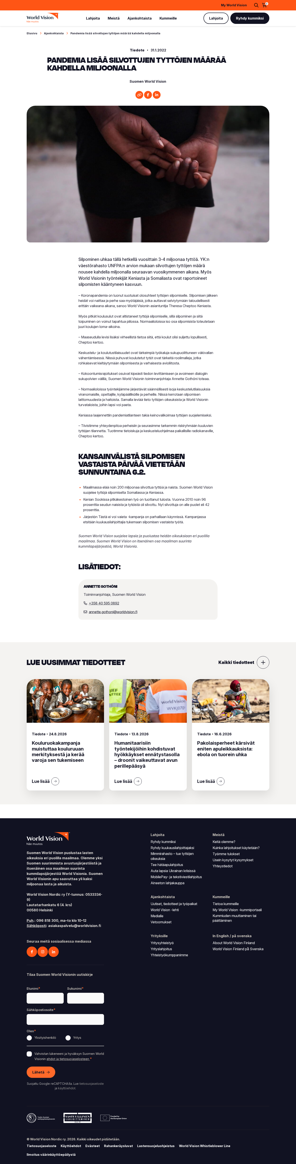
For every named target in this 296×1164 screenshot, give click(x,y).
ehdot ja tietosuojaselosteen (68, 1059)
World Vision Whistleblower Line (204, 1146)
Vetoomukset (161, 922)
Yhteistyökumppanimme (169, 955)
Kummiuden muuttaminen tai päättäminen (234, 918)
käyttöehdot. (67, 1088)
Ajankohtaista (139, 18)
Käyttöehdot (71, 1146)
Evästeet (92, 1146)
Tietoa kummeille (226, 904)
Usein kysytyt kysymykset (233, 860)
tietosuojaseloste (92, 1083)
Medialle (157, 916)
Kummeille (168, 18)
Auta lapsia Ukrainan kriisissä (173, 871)
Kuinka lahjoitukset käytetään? (236, 848)
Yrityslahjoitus (161, 949)
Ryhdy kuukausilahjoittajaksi (172, 848)
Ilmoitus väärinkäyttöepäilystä (51, 1154)
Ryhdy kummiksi (250, 18)
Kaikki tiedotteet (236, 662)
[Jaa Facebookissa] (148, 95)
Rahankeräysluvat (118, 1146)
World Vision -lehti (165, 910)
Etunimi (32, 988)
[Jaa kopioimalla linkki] (139, 95)
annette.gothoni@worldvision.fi (113, 612)
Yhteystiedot (223, 866)
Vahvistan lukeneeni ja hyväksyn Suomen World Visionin (69, 1056)
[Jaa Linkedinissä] (157, 95)
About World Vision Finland (234, 943)
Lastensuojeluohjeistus (156, 1146)
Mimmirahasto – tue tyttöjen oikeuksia (172, 856)
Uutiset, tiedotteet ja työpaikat (174, 904)
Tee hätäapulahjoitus (167, 865)
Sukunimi (74, 988)
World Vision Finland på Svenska (238, 949)
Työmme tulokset (226, 854)
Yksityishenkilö (45, 1037)
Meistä (114, 18)
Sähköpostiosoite (40, 1010)
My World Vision (234, 5)
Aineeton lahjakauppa (167, 883)
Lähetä (38, 1072)
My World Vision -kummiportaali (237, 910)
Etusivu (32, 33)
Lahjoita (93, 18)
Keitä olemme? (224, 842)
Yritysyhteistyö (162, 943)
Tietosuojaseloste (41, 1146)
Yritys (77, 1037)
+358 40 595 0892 (104, 603)
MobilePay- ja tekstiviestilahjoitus (176, 877)
